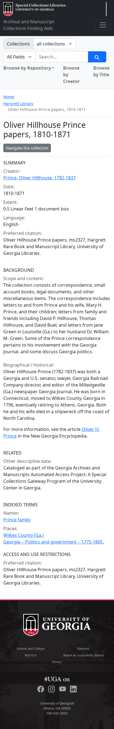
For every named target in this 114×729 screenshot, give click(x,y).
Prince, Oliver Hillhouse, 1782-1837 (39, 178)
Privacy (57, 661)
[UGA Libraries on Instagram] (52, 689)
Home (8, 96)
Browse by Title (101, 71)
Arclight (34, 9)
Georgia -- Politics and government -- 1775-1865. (53, 542)
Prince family (16, 520)
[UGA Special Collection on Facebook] (41, 689)
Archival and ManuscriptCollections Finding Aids (28, 25)
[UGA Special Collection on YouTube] (63, 689)
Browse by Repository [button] (27, 68)
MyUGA (31, 655)
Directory (83, 648)
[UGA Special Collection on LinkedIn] (73, 689)
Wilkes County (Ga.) (23, 535)
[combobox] (62, 57)
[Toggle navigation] (103, 25)
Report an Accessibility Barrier (83, 655)
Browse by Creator (71, 74)
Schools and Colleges (31, 648)
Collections (18, 44)
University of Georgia (57, 625)
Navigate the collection (27, 148)
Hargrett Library (18, 103)
